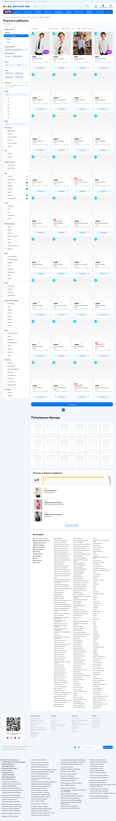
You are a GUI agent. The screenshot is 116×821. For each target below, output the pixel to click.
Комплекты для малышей (60, 640)
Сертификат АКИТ (35, 733)
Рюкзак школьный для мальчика (61, 550)
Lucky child (96, 643)
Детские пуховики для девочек (81, 546)
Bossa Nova (96, 619)
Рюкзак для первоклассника (100, 684)
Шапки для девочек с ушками (100, 704)
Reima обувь (96, 545)
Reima (94, 588)
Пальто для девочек (78, 552)
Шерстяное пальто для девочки (81, 582)
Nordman (76, 681)
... (77, 410)
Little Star (95, 639)
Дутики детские (97, 560)
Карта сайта (33, 736)
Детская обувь (77, 671)
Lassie (94, 589)
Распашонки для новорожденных (62, 604)
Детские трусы (96, 672)
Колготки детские (97, 658)
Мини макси (96, 635)
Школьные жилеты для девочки (61, 586)
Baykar (94, 641)
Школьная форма (58, 538)
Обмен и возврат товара (36, 722)
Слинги (75, 607)
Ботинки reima (96, 549)
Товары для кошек (96, 718)
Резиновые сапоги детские (80, 691)
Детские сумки (97, 692)
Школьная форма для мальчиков (61, 544)
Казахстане (17, 749)
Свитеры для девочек (79, 542)
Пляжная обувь (96, 574)
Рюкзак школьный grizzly (60, 542)
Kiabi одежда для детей (98, 647)
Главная (5, 17)
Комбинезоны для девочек (80, 548)
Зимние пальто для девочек (60, 686)
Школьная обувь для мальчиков (61, 569)
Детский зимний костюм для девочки (81, 560)
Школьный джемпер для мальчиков (62, 588)
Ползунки (76, 619)
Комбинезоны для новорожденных (62, 606)
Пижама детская (97, 664)
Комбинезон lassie (78, 626)
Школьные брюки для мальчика (61, 546)
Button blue (96, 601)
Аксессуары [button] (36, 562)
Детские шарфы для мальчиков (100, 696)
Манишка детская (97, 702)
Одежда (7, 32)
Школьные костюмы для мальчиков (62, 573)
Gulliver (95, 582)
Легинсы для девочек (59, 706)
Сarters (95, 617)
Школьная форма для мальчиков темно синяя (61, 582)
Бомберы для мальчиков (60, 669)
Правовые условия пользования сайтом (23, 746)
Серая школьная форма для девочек (62, 560)
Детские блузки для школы (60, 548)
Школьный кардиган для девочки (62, 575)
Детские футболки (78, 630)
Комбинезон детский (79, 609)
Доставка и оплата (35, 718)
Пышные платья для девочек (60, 702)
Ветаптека (94, 727)
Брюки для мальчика (59, 648)
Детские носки (97, 660)
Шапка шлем (96, 686)
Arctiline (95, 649)
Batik (94, 623)
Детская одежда (32, 17)
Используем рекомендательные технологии (14, 748)
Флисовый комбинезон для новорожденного (60, 629)
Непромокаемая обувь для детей (101, 570)
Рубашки (8, 39)
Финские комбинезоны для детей (82, 634)
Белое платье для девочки (80, 565)
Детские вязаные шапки (99, 698)
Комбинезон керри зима (79, 650)
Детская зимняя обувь (98, 562)
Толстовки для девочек (59, 690)
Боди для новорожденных (60, 602)
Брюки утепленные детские (80, 669)
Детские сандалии (97, 543)
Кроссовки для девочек (79, 594)
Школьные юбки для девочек (61, 552)
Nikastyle (95, 607)
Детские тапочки (78, 689)
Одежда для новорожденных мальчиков (61, 626)
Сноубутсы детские (78, 673)
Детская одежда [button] (37, 554)
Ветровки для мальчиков (60, 646)
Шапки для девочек (98, 688)
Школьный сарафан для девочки (61, 584)
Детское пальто (77, 658)
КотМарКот (96, 654)
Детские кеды (96, 576)
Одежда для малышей (59, 598)
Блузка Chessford (50, 491)
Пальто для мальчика (59, 665)
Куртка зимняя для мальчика (60, 652)
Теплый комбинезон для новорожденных (60, 621)
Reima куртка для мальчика (60, 680)
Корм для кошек (96, 720)
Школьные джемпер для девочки (62, 579)
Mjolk (94, 625)
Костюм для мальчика (59, 654)
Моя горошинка (58, 635)
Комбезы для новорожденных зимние (61, 611)
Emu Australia (96, 637)
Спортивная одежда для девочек (81, 550)
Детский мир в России (8, 749)
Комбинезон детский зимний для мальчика (62, 662)
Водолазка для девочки (79, 588)
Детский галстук (97, 694)
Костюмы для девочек (79, 573)
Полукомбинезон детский (80, 632)
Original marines (97, 603)
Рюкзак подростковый (98, 680)
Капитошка (96, 645)
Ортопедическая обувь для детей (82, 675)
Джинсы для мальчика (59, 678)
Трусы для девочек (97, 662)
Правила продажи (35, 724)
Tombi (94, 553)
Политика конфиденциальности (38, 727)
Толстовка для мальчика (59, 656)
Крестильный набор (59, 615)
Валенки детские (78, 701)
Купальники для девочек (99, 656)
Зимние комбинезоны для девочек (62, 692)
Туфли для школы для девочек (61, 567)
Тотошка (95, 613)
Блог (73, 729)
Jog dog (75, 695)
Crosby (95, 629)
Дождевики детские (78, 648)
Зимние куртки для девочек (80, 558)
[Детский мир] (16, 6)
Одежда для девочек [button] (39, 545)
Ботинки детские (97, 566)
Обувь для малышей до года (60, 623)
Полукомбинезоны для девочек (81, 580)
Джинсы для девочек (79, 563)
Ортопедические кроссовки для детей (101, 541)
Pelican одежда (96, 611)
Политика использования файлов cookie (39, 730)
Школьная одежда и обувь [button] (40, 538)
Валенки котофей (97, 547)
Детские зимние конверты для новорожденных (61, 618)
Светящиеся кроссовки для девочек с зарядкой (82, 597)
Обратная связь (34, 734)
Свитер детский (77, 667)
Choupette (95, 591)
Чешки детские (77, 683)
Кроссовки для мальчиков (80, 590)
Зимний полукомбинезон (80, 663)
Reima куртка (77, 638)
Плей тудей (96, 584)
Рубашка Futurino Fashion (53, 503)
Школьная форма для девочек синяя (62, 554)
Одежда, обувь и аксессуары (17, 17)
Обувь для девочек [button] (38, 549)
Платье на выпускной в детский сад (62, 600)
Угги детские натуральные (80, 699)
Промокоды (34, 726)
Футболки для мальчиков (60, 650)
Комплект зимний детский (80, 652)
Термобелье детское (78, 654)
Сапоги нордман (78, 677)
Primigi (95, 538)
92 (80, 410)
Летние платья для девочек (80, 569)
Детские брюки (77, 665)
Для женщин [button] (36, 551)
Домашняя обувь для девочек (81, 599)
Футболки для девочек (59, 698)
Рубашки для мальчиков (59, 658)
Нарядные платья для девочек (61, 682)
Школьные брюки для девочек (61, 565)
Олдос (94, 586)
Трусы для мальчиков (98, 668)
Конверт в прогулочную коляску (62, 613)
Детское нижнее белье (98, 670)
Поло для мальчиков (59, 660)
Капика (95, 595)
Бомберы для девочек (79, 571)
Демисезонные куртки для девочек (82, 544)
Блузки (8, 42)
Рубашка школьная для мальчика (61, 558)
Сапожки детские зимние (80, 707)
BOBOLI (95, 652)
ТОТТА (95, 650)
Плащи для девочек (78, 640)
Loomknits (95, 605)
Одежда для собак (96, 726)
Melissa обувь (96, 564)
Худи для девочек (78, 575)
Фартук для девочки (59, 563)
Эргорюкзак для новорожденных (62, 608)
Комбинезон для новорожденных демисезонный (62, 637)
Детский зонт (96, 708)
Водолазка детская (78, 646)
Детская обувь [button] (37, 556)
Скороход (95, 555)
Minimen (95, 627)
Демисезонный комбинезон (80, 611)
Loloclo (95, 615)
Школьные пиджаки (59, 592)
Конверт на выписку (59, 596)
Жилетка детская (78, 644)
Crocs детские (77, 685)
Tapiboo (75, 693)
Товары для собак (96, 722)
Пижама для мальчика (59, 667)
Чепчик (95, 676)
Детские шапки (97, 682)
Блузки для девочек (78, 576)
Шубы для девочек (78, 538)
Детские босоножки (98, 551)
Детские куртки (77, 617)
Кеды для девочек (78, 601)
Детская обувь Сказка (79, 703)
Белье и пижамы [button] (37, 560)
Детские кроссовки (78, 687)
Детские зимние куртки (79, 656)
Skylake (55, 577)
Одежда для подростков (79, 628)
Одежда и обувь (8, 29)
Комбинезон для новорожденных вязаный (62, 632)
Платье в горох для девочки (80, 584)
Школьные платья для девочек (61, 556)
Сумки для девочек (97, 706)
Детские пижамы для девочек (81, 540)
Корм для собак (96, 724)
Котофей (95, 578)
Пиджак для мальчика (79, 662)
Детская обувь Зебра (79, 705)
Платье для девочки (58, 684)
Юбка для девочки (58, 688)
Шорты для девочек (78, 556)
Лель (94, 621)
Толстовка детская (78, 642)
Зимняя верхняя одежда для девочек (82, 554)
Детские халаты (97, 666)
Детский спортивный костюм (81, 621)
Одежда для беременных (79, 605)
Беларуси (23, 749)
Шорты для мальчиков (59, 671)
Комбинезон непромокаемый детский (81, 624)
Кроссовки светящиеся (79, 679)
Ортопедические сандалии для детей (100, 557)
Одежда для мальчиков (59, 675)
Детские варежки (97, 678)
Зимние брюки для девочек (80, 586)
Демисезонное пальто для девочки (62, 700)
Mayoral (95, 597)
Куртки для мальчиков (59, 642)
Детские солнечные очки (99, 700)
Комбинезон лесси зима (79, 636)
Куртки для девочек (78, 578)
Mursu (94, 572)
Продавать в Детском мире (37, 720)
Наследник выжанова (98, 593)
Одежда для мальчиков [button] (39, 543)
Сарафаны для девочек (59, 562)
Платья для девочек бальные (60, 694)
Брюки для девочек (78, 567)
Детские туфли (77, 603)
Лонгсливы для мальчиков (60, 676)
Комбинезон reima (78, 615)
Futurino (95, 609)
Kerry (94, 599)
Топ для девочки (97, 674)
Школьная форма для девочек (61, 540)
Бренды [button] (35, 558)
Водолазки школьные (59, 590)
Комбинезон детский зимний (81, 613)
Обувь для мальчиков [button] (39, 547)
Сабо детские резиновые (99, 568)
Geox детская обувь (78, 697)
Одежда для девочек (59, 704)
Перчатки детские (97, 690)
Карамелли (95, 633)
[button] (109, 12)
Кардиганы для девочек (59, 696)
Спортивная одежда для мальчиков (62, 644)
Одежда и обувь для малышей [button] (41, 540)
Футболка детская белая (79, 660)
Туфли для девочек (78, 592)
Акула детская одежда (98, 580)
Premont (95, 631)
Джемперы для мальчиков (60, 673)
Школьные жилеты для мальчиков (62, 571)
